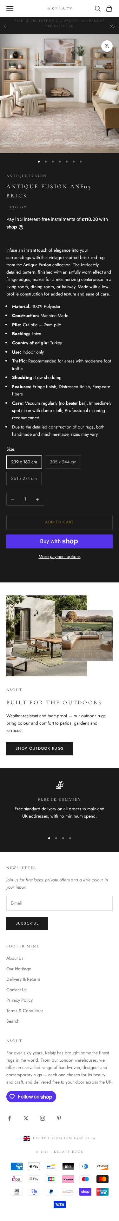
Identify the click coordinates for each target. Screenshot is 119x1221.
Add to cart (59, 522)
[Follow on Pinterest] (59, 1118)
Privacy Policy (19, 1000)
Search (12, 1021)
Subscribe (27, 923)
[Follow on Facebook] (9, 1118)
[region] (59, 804)
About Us (14, 958)
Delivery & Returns (23, 979)
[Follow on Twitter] (26, 1118)
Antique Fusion (26, 176)
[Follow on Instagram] (42, 1118)
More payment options (60, 556)
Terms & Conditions (24, 1010)
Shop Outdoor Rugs (39, 748)
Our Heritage (18, 969)
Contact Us (16, 989)
